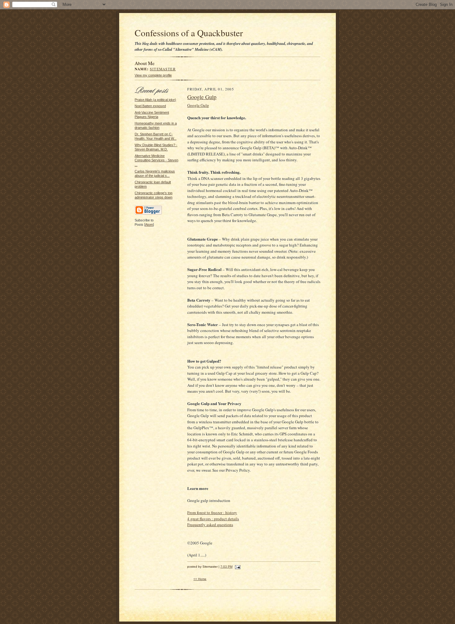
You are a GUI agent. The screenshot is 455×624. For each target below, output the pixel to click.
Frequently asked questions (210, 524)
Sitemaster (163, 69)
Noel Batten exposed (150, 106)
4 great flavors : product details (213, 518)
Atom (149, 224)
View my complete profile (153, 75)
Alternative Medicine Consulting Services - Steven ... (156, 160)
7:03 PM (226, 566)
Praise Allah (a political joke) (155, 100)
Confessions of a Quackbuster (189, 33)
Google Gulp (201, 97)
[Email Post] (236, 566)
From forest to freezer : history (212, 512)
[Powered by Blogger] (148, 214)
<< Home (199, 579)
